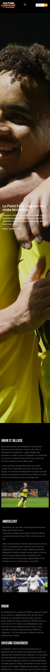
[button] (25, 4)
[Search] (46, 5)
